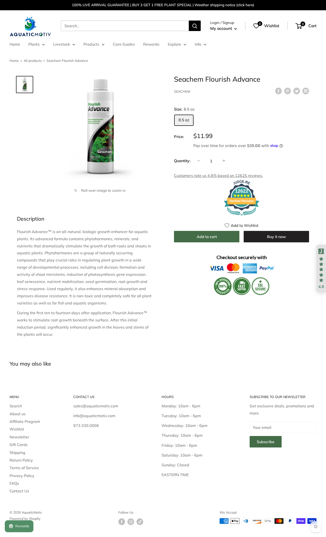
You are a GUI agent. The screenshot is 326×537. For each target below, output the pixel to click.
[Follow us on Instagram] (130, 521)
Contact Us (19, 491)
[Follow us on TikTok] (140, 521)
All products (33, 60)
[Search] (195, 26)
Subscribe (265, 441)
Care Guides (124, 44)
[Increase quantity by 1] (224, 161)
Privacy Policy (22, 475)
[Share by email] (305, 90)
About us (18, 413)
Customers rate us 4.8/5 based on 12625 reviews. (218, 175)
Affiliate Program (25, 421)
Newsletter (19, 437)
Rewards (151, 44)
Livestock (61, 44)
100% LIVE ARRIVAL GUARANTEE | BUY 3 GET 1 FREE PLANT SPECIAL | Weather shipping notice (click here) (163, 5)
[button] (321, 268)
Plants (34, 44)
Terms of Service (24, 467)
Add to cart (207, 236)
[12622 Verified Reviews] (241, 216)
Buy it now (276, 236)
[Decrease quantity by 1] (199, 161)
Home (15, 44)
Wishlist (17, 429)
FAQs (14, 483)
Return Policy (21, 460)
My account (221, 28)
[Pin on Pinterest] (287, 90)
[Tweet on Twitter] (296, 90)
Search (16, 406)
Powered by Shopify (25, 518)
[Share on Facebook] (278, 90)
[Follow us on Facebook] (121, 521)
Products (91, 44)
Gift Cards (19, 444)
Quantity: (182, 160)
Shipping (17, 452)
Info (198, 44)
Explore (174, 44)
